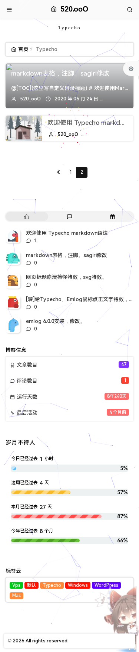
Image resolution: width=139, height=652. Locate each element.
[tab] (26, 216)
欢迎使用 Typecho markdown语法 (67, 233)
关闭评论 (120, 99)
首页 (23, 49)
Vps (16, 585)
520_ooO (30, 99)
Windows (78, 585)
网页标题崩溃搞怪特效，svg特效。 (66, 277)
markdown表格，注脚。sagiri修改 (60, 73)
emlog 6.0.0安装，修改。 (55, 321)
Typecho (52, 585)
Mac (16, 595)
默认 (31, 585)
